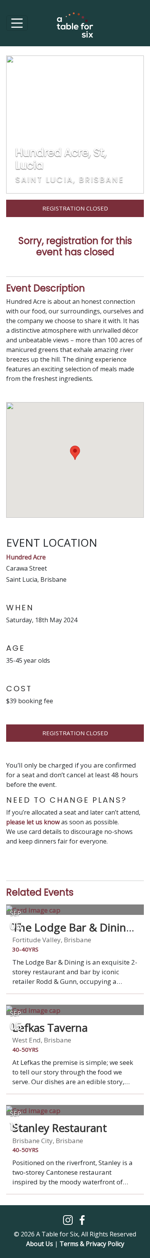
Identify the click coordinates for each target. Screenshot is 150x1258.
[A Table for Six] (75, 29)
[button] (68, 1219)
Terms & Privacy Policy (92, 1243)
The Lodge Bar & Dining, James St (73, 934)
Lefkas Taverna (50, 1027)
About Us (39, 1243)
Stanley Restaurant (59, 1127)
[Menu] (17, 23)
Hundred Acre (26, 557)
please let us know (33, 822)
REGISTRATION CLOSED (75, 733)
